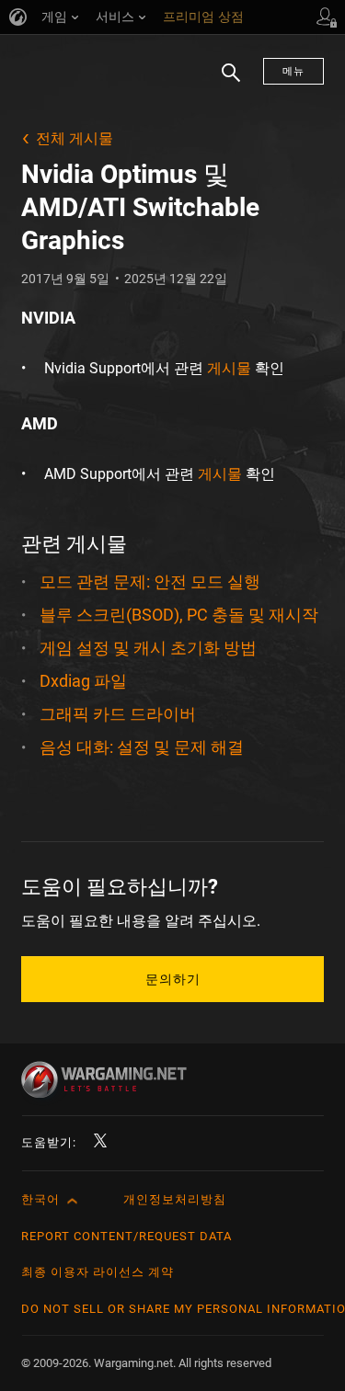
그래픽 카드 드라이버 (118, 714)
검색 (224, 82)
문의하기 (173, 979)
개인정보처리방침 (174, 1199)
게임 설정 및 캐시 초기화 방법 (148, 647)
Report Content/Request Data (126, 1236)
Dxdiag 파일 (83, 680)
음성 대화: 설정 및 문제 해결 (142, 747)
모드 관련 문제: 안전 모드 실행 (150, 581)
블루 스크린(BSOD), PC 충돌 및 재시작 (179, 614)
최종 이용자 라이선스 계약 (97, 1272)
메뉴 (293, 71)
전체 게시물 (74, 138)
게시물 (229, 368)
